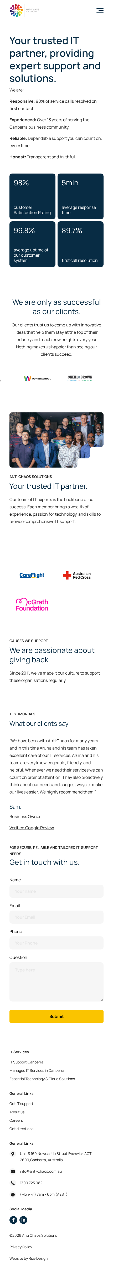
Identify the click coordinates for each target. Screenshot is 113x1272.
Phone (15, 931)
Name (15, 880)
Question (18, 957)
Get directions (21, 1128)
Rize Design (38, 1258)
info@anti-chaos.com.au (41, 1171)
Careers (16, 1120)
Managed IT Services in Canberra (36, 1070)
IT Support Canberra (26, 1062)
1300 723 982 (31, 1182)
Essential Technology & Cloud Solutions (42, 1078)
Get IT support (21, 1103)
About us (16, 1111)
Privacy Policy (20, 1246)
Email (14, 905)
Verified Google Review (31, 828)
